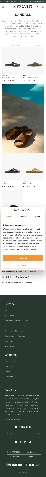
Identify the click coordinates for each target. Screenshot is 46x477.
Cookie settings (23, 469)
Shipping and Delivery (14, 331)
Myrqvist (25, 472)
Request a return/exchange (16, 321)
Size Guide (9, 316)
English (32, 457)
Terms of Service (12, 377)
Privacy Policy (10, 382)
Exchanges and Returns (15, 336)
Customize (21, 265)
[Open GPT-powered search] (38, 6)
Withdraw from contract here (17, 326)
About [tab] (37, 216)
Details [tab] (23, 216)
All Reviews (9, 346)
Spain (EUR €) (14, 457)
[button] (2, 6)
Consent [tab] (8, 216)
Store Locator (11, 361)
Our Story (9, 367)
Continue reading (12, 420)
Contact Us (9, 341)
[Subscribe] (38, 433)
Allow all (23, 258)
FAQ (6, 311)
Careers (8, 372)
